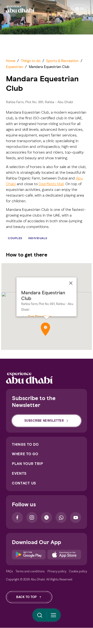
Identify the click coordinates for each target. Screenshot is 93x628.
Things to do (25, 444)
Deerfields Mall (51, 184)
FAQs (9, 571)
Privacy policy (56, 571)
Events (19, 473)
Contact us (24, 483)
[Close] (71, 283)
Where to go (25, 454)
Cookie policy (78, 571)
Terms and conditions (30, 571)
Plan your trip (27, 464)
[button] (45, 329)
